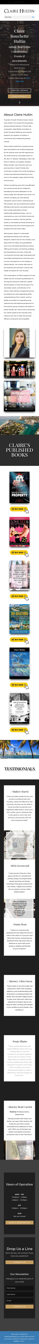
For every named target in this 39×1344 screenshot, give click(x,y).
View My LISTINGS (19, 90)
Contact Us (20, 1262)
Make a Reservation (19, 1223)
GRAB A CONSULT (19, 96)
